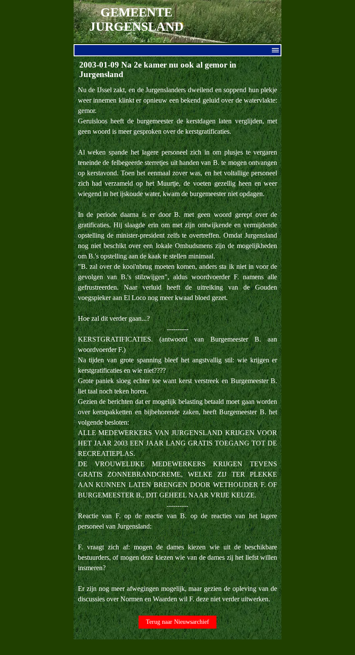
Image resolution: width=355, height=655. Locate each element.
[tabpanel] (178, 344)
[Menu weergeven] (275, 50)
